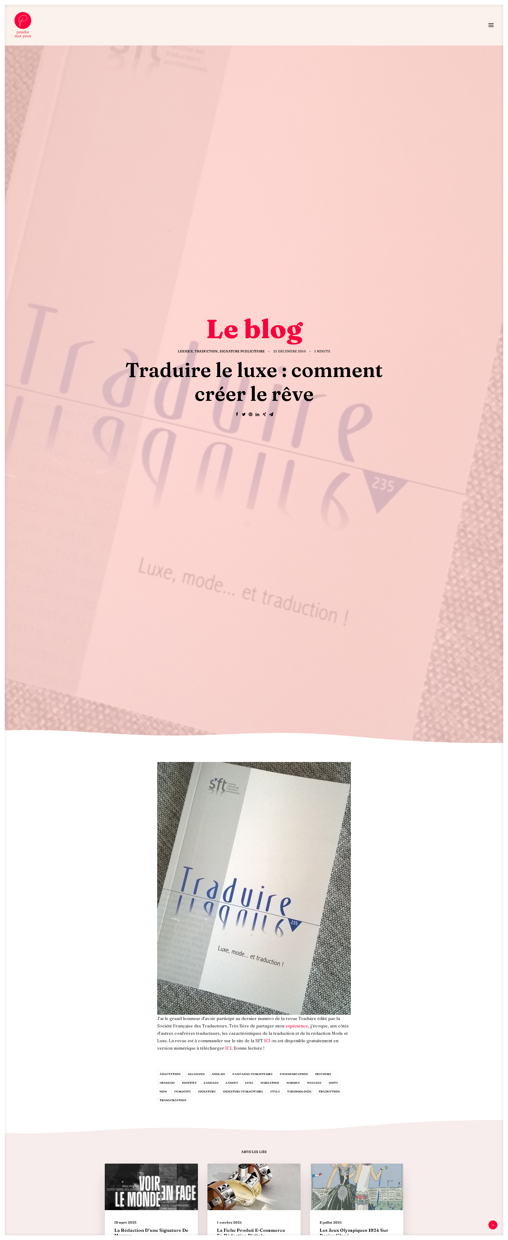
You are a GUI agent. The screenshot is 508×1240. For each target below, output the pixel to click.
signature (207, 1091)
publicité (182, 1091)
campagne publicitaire (252, 1074)
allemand (196, 1074)
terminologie (299, 1091)
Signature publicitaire (242, 351)
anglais (218, 1074)
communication (294, 1074)
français (167, 1083)
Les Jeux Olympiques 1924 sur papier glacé (354, 1232)
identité (189, 1083)
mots (333, 1083)
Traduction (206, 351)
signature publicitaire (243, 1091)
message (314, 1083)
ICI (267, 1040)
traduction (329, 1091)
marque (293, 1083)
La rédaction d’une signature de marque (151, 1232)
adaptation (170, 1074)
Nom (163, 1091)
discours (323, 1074)
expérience (296, 1025)
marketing (269, 1083)
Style (275, 1091)
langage (211, 1083)
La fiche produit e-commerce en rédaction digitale (251, 1232)
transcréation (173, 1100)
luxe (249, 1083)
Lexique (185, 351)
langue (232, 1083)
